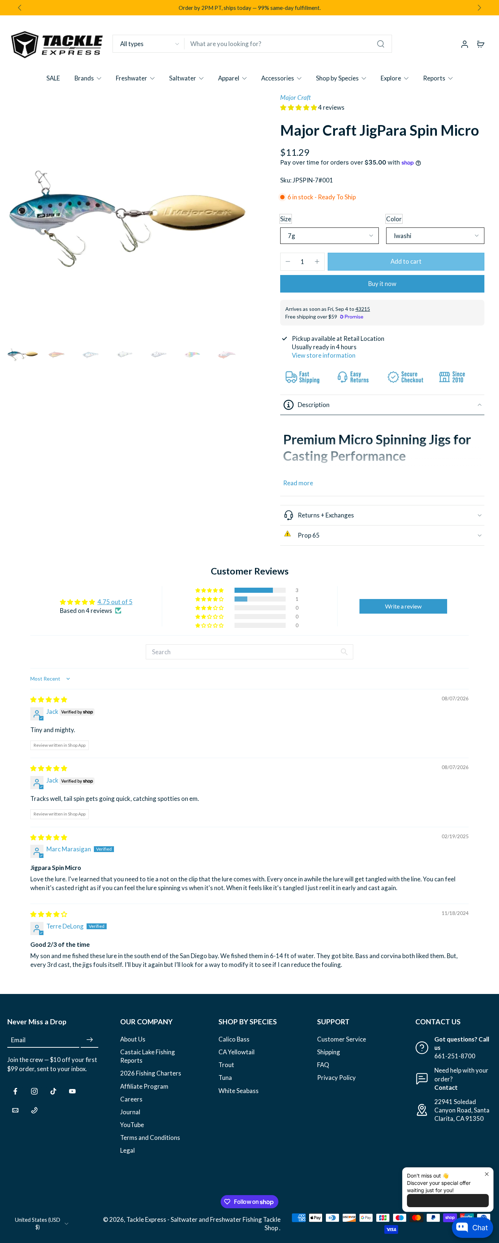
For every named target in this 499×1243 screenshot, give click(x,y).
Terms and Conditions (150, 1137)
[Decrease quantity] (288, 261)
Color (394, 219)
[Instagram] (34, 1091)
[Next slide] (479, 7)
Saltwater (182, 78)
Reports (434, 78)
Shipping (328, 1052)
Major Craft (295, 97)
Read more (298, 483)
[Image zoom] (128, 214)
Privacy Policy (336, 1077)
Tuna (225, 1077)
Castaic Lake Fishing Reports (147, 1056)
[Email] (15, 1110)
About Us (132, 1039)
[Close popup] (487, 1174)
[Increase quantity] (317, 261)
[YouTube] (72, 1091)
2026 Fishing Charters (150, 1073)
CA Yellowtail (236, 1052)
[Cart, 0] (481, 44)
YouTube (132, 1124)
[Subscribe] (89, 1040)
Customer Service (341, 1039)
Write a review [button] (403, 606)
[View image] (22, 354)
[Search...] (381, 44)
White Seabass (238, 1090)
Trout (226, 1065)
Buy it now (382, 283)
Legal (127, 1150)
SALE (53, 78)
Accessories (277, 78)
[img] (48, 699)
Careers (131, 1099)
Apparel (228, 78)
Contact (446, 1087)
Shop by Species (337, 78)
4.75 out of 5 (115, 602)
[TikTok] (53, 1091)
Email (18, 1040)
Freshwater (131, 78)
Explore (391, 78)
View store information (323, 355)
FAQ (323, 1065)
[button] (299, 107)
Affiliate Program (144, 1086)
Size (285, 219)
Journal (130, 1111)
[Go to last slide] (19, 7)
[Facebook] (15, 1091)
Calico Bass (234, 1039)
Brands (84, 78)
